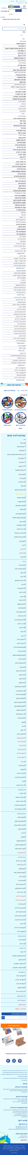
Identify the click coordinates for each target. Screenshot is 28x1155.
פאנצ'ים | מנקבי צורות (19, 275)
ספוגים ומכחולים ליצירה (19, 166)
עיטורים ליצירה (21, 309)
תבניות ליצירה (22, 174)
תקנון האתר (17, 1147)
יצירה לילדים (20, 295)
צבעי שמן (23, 68)
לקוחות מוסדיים (10, 1147)
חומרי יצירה (22, 135)
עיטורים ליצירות (21, 224)
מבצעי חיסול (22, 1005)
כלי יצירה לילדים (21, 300)
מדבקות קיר (21, 365)
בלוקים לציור (22, 101)
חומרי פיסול (23, 944)
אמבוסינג (23, 283)
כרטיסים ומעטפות (21, 285)
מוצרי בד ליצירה (21, 152)
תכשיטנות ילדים (21, 931)
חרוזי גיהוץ (22, 336)
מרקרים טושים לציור (20, 84)
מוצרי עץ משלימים (20, 207)
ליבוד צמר (23, 157)
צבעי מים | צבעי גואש (19, 70)
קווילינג (23, 248)
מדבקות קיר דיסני (20, 368)
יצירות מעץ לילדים (20, 312)
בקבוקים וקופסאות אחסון (19, 171)
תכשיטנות (23, 241)
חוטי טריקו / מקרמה (20, 258)
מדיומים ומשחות (21, 140)
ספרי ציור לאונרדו (20, 94)
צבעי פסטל (22, 82)
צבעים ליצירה (22, 116)
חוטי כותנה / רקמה (20, 261)
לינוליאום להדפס (21, 220)
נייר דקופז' (22, 217)
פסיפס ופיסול (20, 343)
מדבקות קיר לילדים (20, 370)
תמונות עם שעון (21, 375)
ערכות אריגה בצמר (20, 181)
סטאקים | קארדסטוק (20, 273)
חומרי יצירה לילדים (20, 297)
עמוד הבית (24, 390)
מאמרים (20, 1148)
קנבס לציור (22, 41)
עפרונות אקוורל (21, 77)
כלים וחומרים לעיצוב (20, 287)
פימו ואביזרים (22, 239)
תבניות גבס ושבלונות (20, 314)
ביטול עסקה (24, 1140)
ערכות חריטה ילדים (20, 329)
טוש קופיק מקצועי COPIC (18, 87)
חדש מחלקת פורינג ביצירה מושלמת (16, 1051)
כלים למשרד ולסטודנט (19, 360)
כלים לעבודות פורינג (20, 176)
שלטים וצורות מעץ (20, 198)
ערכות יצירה (22, 179)
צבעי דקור (23, 121)
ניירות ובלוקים (21, 358)
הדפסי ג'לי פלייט (21, 244)
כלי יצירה (23, 159)
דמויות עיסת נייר (21, 210)
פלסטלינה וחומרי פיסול (19, 304)
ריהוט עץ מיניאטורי (20, 205)
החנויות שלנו (20, 3)
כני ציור (23, 104)
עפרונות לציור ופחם (20, 72)
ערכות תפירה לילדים (20, 326)
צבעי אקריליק (22, 65)
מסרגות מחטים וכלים (20, 809)
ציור (23, 39)
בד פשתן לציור (21, 51)
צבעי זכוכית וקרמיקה (20, 126)
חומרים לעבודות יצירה (19, 150)
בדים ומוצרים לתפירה (19, 263)
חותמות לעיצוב (21, 278)
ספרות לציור (22, 89)
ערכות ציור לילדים (20, 319)
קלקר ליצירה (22, 307)
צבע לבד (23, 128)
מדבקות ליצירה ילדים (19, 338)
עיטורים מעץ (22, 227)
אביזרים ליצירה (21, 169)
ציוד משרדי (21, 351)
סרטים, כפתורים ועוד (20, 290)
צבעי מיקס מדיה (21, 130)
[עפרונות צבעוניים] (20, 402)
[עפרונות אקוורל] (7, 402)
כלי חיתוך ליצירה (21, 162)
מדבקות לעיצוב (21, 229)
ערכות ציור (23, 557)
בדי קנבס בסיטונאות (20, 58)
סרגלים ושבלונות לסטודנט (18, 355)
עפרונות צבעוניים (21, 75)
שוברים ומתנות (20, 380)
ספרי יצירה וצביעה (21, 785)
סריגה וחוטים (20, 253)
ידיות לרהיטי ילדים (21, 991)
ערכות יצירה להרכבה (20, 333)
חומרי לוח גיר (22, 154)
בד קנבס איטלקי (21, 43)
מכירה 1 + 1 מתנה (20, 1009)
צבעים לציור (22, 63)
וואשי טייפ (23, 236)
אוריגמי (23, 215)
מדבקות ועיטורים (21, 222)
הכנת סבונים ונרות (20, 145)
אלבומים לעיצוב (21, 271)
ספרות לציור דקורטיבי (19, 96)
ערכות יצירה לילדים (20, 321)
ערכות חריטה (22, 183)
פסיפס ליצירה (22, 346)
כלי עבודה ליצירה (21, 164)
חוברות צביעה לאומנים (19, 99)
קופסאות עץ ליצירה (20, 195)
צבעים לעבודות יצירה (19, 118)
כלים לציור (23, 106)
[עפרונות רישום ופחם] (20, 418)
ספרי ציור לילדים (21, 316)
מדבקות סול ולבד (21, 231)
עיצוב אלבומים (20, 268)
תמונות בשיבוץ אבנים (19, 191)
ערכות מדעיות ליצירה (19, 331)
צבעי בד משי (22, 133)
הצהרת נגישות (14, 1148)
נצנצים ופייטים (21, 142)
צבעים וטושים (22, 302)
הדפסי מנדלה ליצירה (20, 246)
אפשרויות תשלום (8, 1145)
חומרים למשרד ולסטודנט (19, 967)
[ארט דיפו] (14, 7)
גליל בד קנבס (22, 56)
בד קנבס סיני (22, 46)
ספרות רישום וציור (20, 92)
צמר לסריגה (22, 256)
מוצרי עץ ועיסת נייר (20, 193)
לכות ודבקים (22, 138)
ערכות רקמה (22, 186)
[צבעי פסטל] (7, 418)
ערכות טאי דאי (21, 324)
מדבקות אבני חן (21, 234)
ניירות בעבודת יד (21, 852)
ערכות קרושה (22, 188)
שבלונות (23, 212)
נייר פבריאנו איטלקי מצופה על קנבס (15, 48)
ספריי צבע (23, 123)
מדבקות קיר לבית (21, 373)
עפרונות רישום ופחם (20, 80)
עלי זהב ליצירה (21, 147)
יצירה (22, 114)
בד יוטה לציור (22, 53)
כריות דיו (23, 280)
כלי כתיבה (23, 353)
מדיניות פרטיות (6, 1148)
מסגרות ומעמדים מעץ (19, 200)
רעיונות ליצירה (21, 1000)
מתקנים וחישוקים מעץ (19, 203)
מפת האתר (15, 1145)
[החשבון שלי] (24, 6)
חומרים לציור (22, 109)
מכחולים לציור (21, 60)
